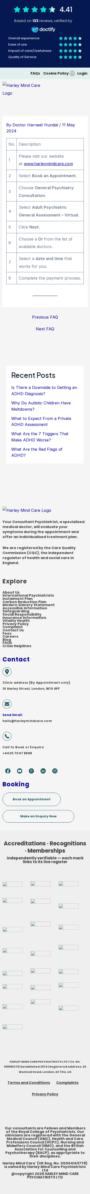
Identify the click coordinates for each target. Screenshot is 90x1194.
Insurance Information (24, 617)
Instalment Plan (17, 598)
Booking (16, 784)
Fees (7, 633)
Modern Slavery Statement (28, 605)
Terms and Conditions (29, 1082)
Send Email (12, 715)
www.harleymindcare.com (48, 163)
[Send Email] (7, 703)
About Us (11, 592)
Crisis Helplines (16, 646)
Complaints (67, 1082)
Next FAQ (45, 329)
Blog (6, 639)
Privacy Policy (15, 624)
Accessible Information (24, 608)
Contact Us (13, 630)
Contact (16, 659)
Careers (10, 636)
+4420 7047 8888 (17, 753)
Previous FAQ (45, 317)
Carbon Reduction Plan (24, 602)
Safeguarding (15, 611)
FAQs (7, 642)
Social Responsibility (22, 614)
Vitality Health (16, 620)
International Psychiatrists (28, 595)
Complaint (12, 627)
